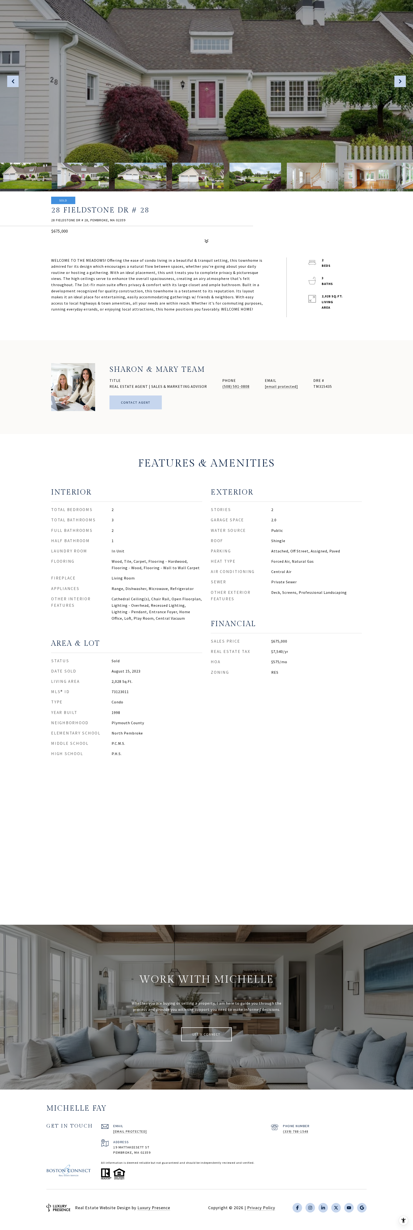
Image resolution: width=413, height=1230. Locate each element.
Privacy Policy (261, 1207)
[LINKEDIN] (323, 1208)
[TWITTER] (336, 1208)
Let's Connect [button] (206, 1034)
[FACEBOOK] (297, 1208)
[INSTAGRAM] (310, 1208)
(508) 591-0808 (236, 386)
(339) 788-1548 (295, 1131)
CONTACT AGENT (135, 402)
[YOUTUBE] (349, 1208)
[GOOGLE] (362, 1208)
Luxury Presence (153, 1207)
